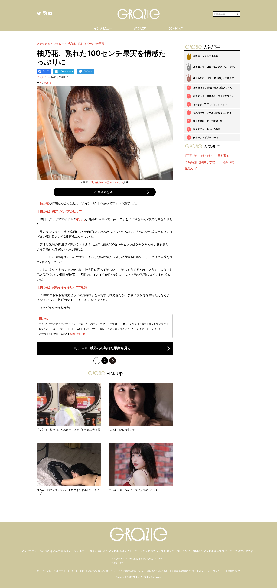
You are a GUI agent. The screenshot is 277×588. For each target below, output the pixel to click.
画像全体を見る (104, 192)
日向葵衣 (223, 156)
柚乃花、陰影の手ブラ (122, 429)
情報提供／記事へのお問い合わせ (101, 571)
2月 (122, 562)
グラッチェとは (44, 571)
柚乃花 (47, 83)
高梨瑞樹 (228, 162)
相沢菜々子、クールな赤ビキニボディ (212, 112)
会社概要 (80, 571)
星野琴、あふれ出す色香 (205, 56)
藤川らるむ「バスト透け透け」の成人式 (213, 78)
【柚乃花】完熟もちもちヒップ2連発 (62, 287)
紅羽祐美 (191, 156)
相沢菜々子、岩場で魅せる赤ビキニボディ (214, 67)
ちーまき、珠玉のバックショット (210, 104)
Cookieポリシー (204, 571)
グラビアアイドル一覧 (63, 571)
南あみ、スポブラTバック (206, 137)
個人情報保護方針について (182, 571)
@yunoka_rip (77, 333)
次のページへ (112, 360)
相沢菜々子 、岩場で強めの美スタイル (212, 87)
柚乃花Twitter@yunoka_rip (107, 182)
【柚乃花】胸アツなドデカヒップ (59, 211)
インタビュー (43, 77)
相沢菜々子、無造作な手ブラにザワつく (213, 96)
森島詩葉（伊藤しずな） (201, 162)
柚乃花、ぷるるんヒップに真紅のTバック (133, 490)
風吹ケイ (191, 168)
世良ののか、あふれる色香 (206, 129)
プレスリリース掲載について (226, 571)
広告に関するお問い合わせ (131, 571)
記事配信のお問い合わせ (156, 571)
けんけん (207, 156)
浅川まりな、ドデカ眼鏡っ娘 (208, 120)
